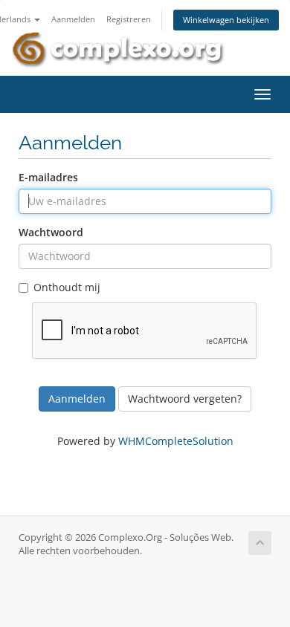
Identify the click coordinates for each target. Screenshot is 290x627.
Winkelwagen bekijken (226, 19)
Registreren (128, 19)
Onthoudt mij (66, 287)
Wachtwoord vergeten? (185, 399)
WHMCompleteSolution (175, 441)
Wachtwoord (51, 232)
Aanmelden (73, 19)
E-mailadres (48, 177)
